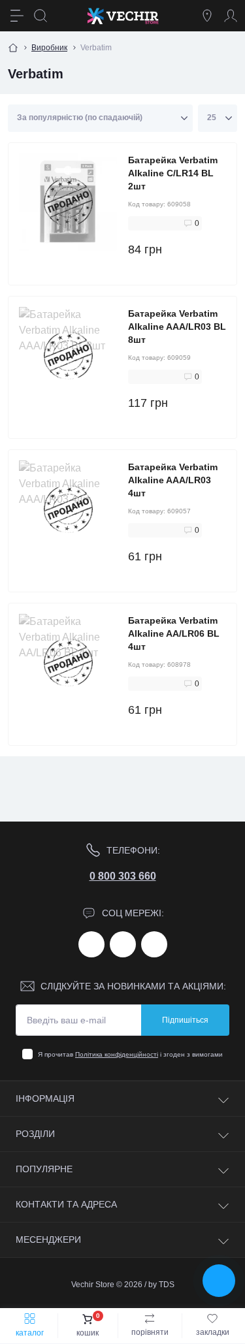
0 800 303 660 (123, 876)
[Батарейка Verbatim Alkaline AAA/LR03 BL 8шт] (68, 356)
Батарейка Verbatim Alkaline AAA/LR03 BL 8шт (177, 326)
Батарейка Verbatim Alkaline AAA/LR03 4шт (173, 480)
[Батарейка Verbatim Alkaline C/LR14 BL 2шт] (68, 202)
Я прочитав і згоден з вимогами (130, 1054)
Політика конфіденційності (116, 1054)
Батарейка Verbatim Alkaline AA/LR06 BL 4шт (174, 633)
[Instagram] (123, 944)
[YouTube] (154, 944)
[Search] (40, 15)
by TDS (161, 1284)
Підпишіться (185, 1020)
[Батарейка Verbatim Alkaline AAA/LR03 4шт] (68, 509)
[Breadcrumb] (13, 47)
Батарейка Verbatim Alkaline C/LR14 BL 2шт (173, 173)
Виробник (49, 47)
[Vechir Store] (123, 15)
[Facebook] (91, 944)
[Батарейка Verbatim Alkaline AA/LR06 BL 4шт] (68, 663)
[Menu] (17, 15)
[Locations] (207, 15)
